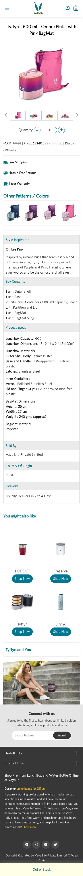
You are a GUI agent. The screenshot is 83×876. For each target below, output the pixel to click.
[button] (5, 115)
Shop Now (22, 578)
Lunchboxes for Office (31, 788)
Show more (30, 827)
